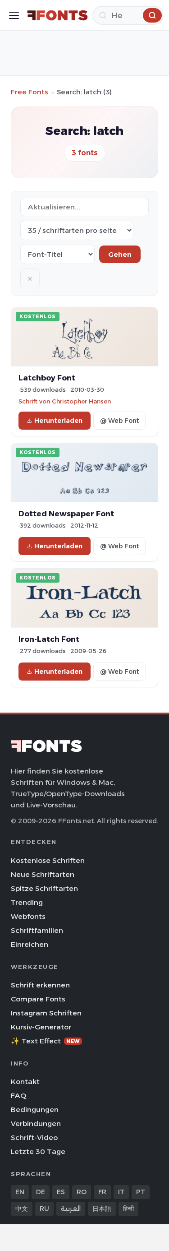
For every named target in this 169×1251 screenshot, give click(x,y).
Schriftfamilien (37, 930)
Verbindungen (36, 1123)
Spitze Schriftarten (44, 888)
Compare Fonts (38, 999)
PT (140, 1192)
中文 (21, 1209)
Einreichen (29, 944)
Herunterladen (58, 421)
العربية (71, 1209)
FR (102, 1192)
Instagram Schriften (46, 1013)
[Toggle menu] (14, 15)
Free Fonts (29, 92)
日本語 (101, 1209)
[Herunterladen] (152, 15)
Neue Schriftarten (42, 874)
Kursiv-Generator (41, 1027)
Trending (27, 902)
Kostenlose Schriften (48, 860)
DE (40, 1192)
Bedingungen (35, 1109)
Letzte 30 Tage (38, 1151)
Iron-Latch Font (48, 639)
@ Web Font (119, 421)
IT (121, 1192)
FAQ (18, 1095)
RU (44, 1209)
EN (19, 1192)
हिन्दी (128, 1209)
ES (61, 1192)
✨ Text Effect (45, 1041)
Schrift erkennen (40, 985)
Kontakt (25, 1081)
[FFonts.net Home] (57, 15)
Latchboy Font (46, 377)
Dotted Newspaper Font (66, 513)
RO (82, 1192)
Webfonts (28, 916)
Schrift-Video (34, 1137)
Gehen (120, 254)
